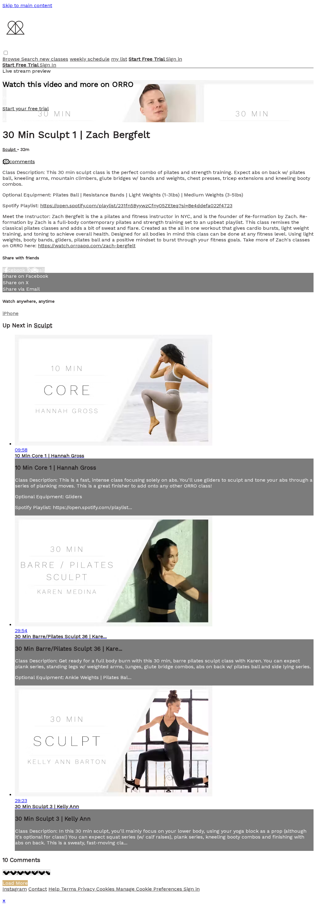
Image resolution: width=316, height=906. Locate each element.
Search (30, 59)
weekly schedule (90, 59)
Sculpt (9, 149)
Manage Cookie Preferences (150, 889)
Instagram (14, 889)
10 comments (18, 161)
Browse (11, 59)
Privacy (87, 889)
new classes (54, 59)
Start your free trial (25, 108)
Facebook (14, 270)
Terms (69, 889)
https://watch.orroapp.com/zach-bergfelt (86, 246)
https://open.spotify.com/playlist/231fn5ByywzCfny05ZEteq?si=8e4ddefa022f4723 (136, 205)
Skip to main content (27, 5)
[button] (6, 53)
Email (38, 270)
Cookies (106, 889)
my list (119, 59)
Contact (37, 889)
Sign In (48, 65)
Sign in (174, 59)
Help (54, 889)
